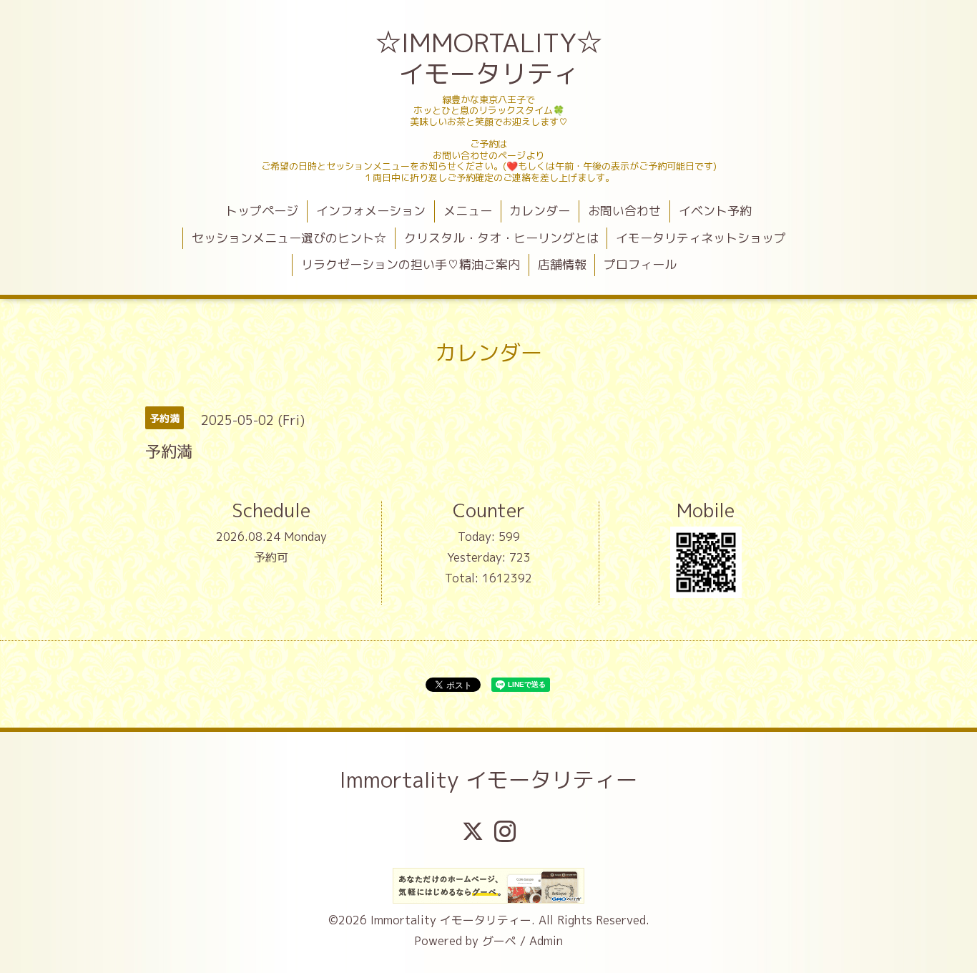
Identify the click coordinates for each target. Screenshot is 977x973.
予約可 (271, 557)
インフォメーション (371, 210)
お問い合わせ (624, 210)
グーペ (499, 941)
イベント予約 (715, 210)
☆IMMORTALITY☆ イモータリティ (490, 58)
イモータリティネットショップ (701, 238)
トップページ (261, 210)
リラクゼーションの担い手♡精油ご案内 (410, 264)
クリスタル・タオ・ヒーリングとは (501, 238)
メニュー (467, 210)
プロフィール (640, 264)
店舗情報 (562, 264)
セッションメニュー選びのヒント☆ (289, 238)
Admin (546, 941)
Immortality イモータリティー (488, 780)
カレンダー (539, 210)
